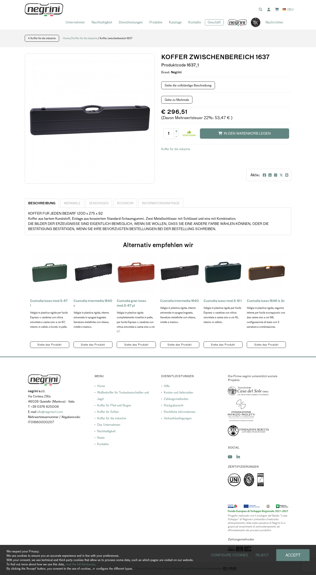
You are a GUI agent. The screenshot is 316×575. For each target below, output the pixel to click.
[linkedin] (238, 457)
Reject (262, 555)
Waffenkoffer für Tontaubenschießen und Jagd (123, 396)
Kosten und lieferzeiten (178, 392)
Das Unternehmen (108, 424)
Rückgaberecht (173, 405)
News (101, 437)
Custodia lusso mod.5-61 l (223, 301)
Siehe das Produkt (49, 344)
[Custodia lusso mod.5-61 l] (223, 272)
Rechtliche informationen (179, 412)
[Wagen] (278, 10)
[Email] (287, 175)
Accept (293, 555)
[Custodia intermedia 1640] (179, 272)
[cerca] (261, 10)
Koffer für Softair (108, 412)
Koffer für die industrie (43, 38)
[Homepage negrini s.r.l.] (44, 9)
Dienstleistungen (131, 22)
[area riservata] (270, 10)
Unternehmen (75, 22)
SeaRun (253, 23)
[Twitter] (281, 175)
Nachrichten (274, 22)
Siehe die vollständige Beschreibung (188, 85)
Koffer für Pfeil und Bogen (114, 405)
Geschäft (214, 22)
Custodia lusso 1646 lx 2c (266, 301)
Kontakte (194, 22)
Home (66, 38)
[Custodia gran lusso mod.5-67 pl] (136, 272)
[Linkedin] (270, 175)
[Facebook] (264, 175)
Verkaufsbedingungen (178, 418)
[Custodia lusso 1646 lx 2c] (266, 272)
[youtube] (230, 457)
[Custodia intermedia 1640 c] (93, 272)
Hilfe (167, 386)
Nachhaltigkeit (102, 22)
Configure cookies (229, 555)
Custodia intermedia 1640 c (93, 303)
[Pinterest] (275, 175)
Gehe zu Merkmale (177, 99)
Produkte (155, 22)
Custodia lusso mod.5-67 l (49, 303)
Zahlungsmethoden (176, 399)
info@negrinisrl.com (50, 412)
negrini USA (237, 23)
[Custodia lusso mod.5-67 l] (49, 272)
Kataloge (175, 22)
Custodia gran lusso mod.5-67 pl (131, 303)
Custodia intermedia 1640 (179, 301)
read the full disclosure (80, 564)
